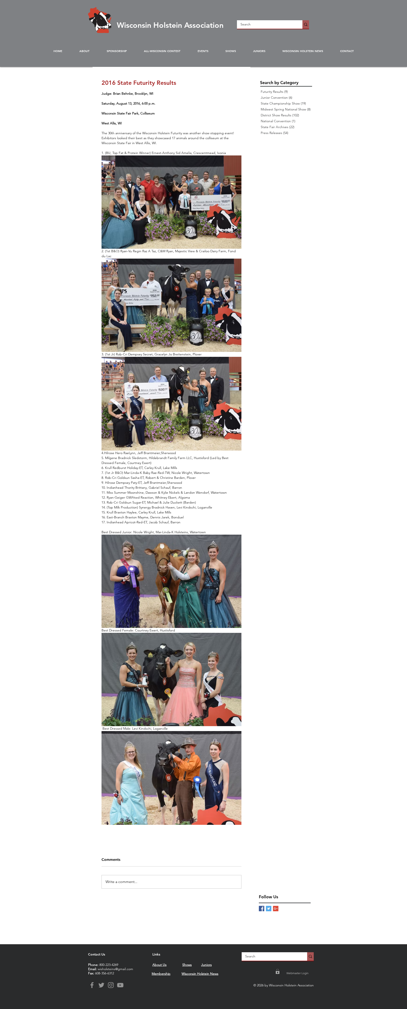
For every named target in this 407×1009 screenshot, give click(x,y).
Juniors (206, 965)
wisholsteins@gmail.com (115, 969)
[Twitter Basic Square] (268, 908)
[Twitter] (101, 985)
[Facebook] (92, 985)
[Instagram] (111, 985)
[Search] (305, 24)
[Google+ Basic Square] (275, 908)
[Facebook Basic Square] (261, 908)
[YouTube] (120, 985)
